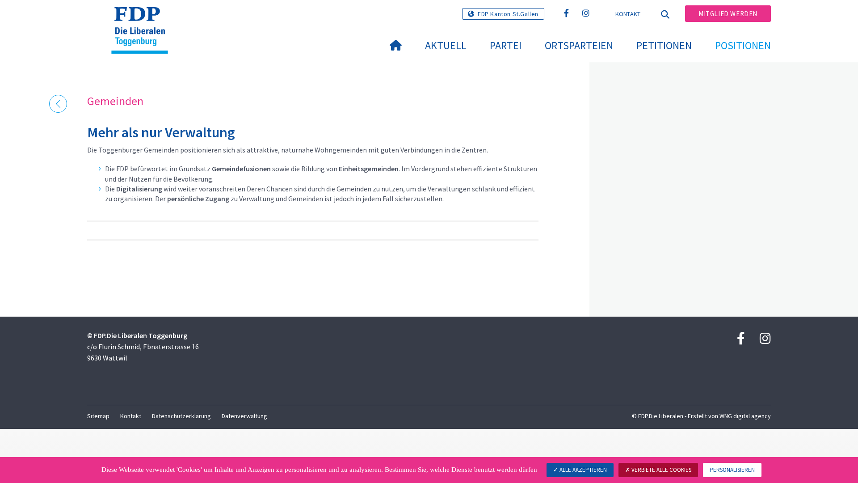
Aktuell (446, 45)
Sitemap (98, 416)
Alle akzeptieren (582, 470)
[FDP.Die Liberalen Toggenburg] (143, 18)
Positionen (743, 45)
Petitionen (664, 45)
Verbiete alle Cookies (660, 470)
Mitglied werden (727, 13)
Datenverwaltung (244, 416)
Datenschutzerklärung (181, 416)
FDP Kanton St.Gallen (508, 14)
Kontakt (628, 14)
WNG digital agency (745, 416)
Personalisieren (732, 470)
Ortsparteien (579, 45)
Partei (506, 45)
